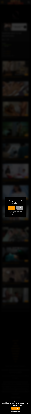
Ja (11, 207)
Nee (20, 207)
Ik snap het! (15, 408)
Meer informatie (15, 411)
